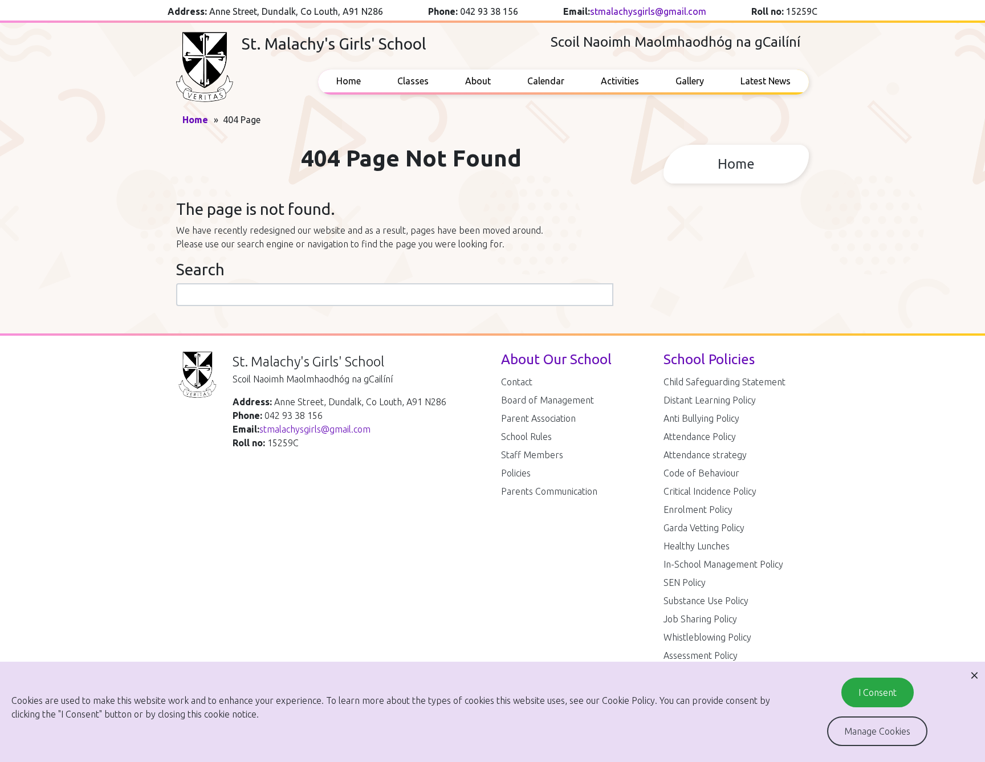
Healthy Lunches (697, 546)
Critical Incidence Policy (710, 491)
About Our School (556, 359)
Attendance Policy (700, 436)
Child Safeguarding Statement (724, 382)
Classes (413, 81)
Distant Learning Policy (710, 400)
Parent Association (538, 418)
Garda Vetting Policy (704, 528)
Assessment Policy (701, 655)
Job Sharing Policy (700, 619)
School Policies (709, 359)
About (478, 81)
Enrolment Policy (698, 509)
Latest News (765, 81)
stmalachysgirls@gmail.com (648, 11)
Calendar (545, 81)
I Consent (877, 692)
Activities (620, 81)
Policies (516, 473)
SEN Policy (685, 582)
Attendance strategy (705, 455)
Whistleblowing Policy (707, 637)
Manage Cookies (877, 731)
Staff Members (532, 455)
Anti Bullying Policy (701, 418)
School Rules (526, 436)
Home (348, 81)
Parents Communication (549, 491)
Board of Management (547, 400)
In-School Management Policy (723, 564)
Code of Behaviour (701, 473)
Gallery (689, 81)
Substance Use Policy (706, 601)
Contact (516, 382)
